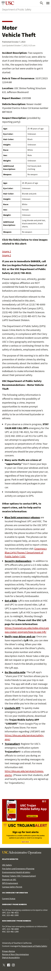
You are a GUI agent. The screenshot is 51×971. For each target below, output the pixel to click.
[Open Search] (41, 3)
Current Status (8, 898)
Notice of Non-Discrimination (15, 954)
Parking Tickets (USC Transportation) (19, 876)
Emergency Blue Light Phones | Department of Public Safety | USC (26, 552)
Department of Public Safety (16, 9)
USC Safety (7, 865)
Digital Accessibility (11, 957)
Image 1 (6, 251)
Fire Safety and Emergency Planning (18, 868)
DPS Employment (10, 883)
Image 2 (6, 255)
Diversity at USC (9, 879)
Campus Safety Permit (12, 887)
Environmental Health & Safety (16, 872)
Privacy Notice (8, 951)
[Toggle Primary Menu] (48, 3)
